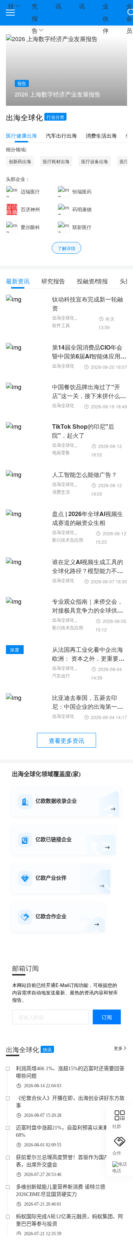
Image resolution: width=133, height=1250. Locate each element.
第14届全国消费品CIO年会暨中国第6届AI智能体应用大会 (89, 352)
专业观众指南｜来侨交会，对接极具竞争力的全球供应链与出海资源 (87, 606)
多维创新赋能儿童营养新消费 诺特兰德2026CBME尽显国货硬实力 (60, 1190)
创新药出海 (20, 161)
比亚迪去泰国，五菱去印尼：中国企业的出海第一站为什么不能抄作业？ (87, 702)
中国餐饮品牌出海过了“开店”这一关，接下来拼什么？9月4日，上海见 (89, 391)
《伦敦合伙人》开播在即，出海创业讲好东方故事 (70, 1101)
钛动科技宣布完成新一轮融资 (87, 303)
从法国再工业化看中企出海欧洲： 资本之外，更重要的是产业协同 (88, 654)
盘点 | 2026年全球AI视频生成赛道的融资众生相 (87, 518)
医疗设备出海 (94, 161)
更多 (120, 1048)
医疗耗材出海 (56, 161)
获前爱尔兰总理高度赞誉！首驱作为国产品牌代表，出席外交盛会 (70, 1161)
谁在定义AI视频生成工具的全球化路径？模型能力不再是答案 (87, 566)
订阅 (107, 1017)
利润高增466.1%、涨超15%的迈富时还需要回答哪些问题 (70, 1072)
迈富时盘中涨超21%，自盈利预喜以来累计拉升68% (70, 1131)
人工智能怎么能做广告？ (84, 474)
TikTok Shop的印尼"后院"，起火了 (83, 430)
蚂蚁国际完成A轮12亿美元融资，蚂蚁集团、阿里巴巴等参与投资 (69, 1220)
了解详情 (66, 248)
